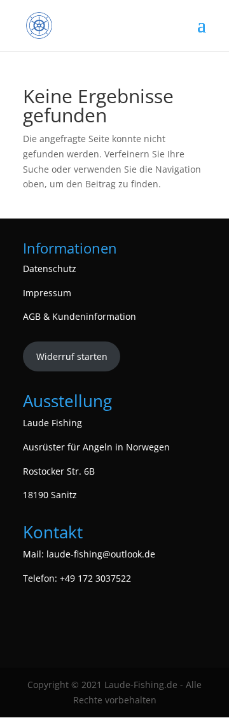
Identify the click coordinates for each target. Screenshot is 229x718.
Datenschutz (49, 268)
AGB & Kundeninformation (79, 316)
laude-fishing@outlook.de (100, 554)
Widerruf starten (72, 356)
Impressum (47, 293)
